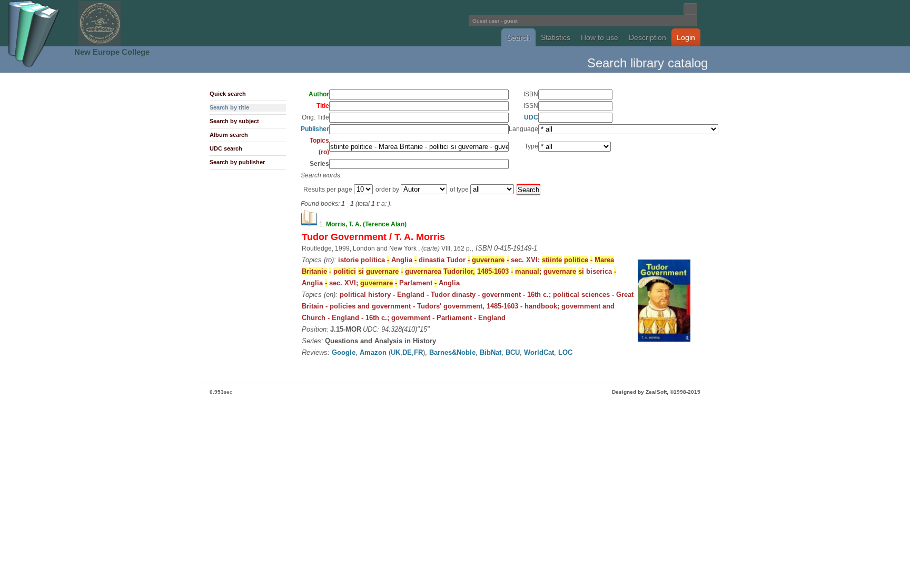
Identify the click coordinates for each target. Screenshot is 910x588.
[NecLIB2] (99, 44)
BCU (513, 352)
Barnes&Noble (452, 352)
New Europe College (112, 51)
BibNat (490, 352)
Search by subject (234, 121)
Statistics (555, 37)
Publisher (315, 129)
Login (686, 37)
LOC (565, 352)
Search (518, 37)
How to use (599, 37)
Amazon (373, 352)
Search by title (229, 107)
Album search (229, 135)
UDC (531, 117)
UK (395, 352)
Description (647, 37)
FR (418, 352)
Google (343, 352)
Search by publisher (237, 162)
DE (407, 352)
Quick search (228, 94)
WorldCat (539, 352)
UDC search (226, 148)
